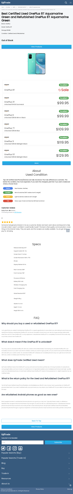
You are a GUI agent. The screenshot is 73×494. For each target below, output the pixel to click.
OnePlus (14, 7)
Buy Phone (8, 7)
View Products (36, 47)
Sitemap (69, 489)
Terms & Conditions (6, 489)
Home (3, 7)
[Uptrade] (6, 3)
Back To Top (36, 421)
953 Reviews (17, 212)
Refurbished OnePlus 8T (22, 7)
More (36, 163)
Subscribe (58, 442)
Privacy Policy (40, 489)
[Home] (6, 434)
